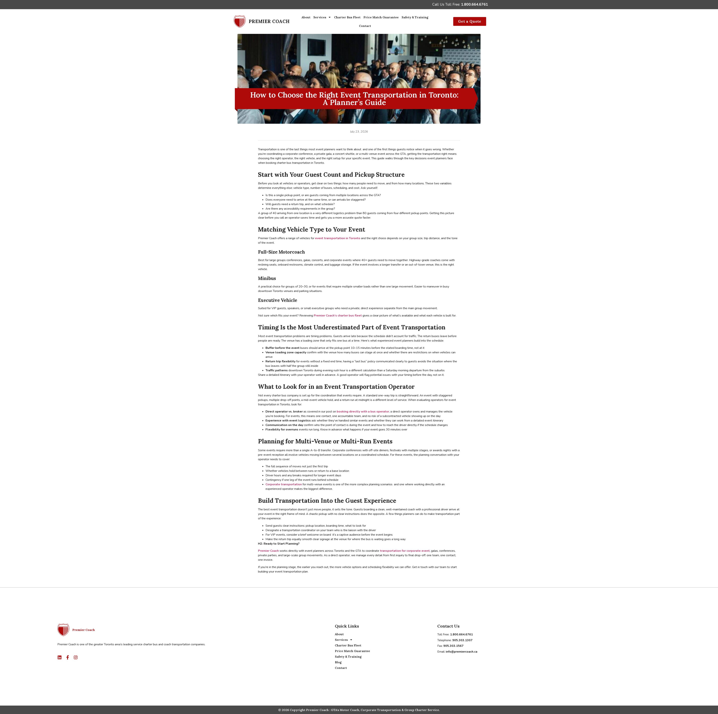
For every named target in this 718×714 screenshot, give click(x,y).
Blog (338, 662)
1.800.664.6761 (474, 4)
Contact (365, 26)
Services (319, 17)
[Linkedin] (59, 657)
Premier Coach (269, 551)
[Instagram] (75, 657)
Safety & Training (415, 17)
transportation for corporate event (405, 551)
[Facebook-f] (67, 657)
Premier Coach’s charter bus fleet (338, 315)
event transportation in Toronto (337, 238)
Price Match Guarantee (381, 17)
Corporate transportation (284, 484)
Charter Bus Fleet (347, 17)
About (306, 17)
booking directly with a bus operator (363, 411)
